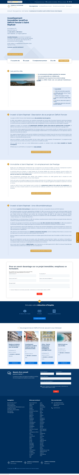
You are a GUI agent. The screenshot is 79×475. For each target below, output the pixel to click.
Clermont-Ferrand (33, 429)
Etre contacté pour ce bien (15, 54)
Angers (31, 408)
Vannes (41, 443)
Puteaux (42, 423)
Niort (41, 413)
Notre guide (10, 411)
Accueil (10, 11)
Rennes (41, 426)
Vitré (41, 455)
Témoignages (10, 412)
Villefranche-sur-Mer (44, 450)
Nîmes (41, 412)
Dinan (30, 439)
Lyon (41, 402)
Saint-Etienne (43, 430)
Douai (30, 440)
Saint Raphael (25, 11)
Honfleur (31, 447)
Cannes (31, 420)
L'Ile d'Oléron (32, 450)
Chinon (31, 427)
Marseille (42, 405)
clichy (30, 430)
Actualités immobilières (52, 1)
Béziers (31, 416)
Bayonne (31, 415)
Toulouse (42, 436)
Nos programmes (17, 11)
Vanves (41, 444)
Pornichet (42, 422)
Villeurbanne (43, 454)
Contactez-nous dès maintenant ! (15, 47)
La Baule (31, 451)
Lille (30, 457)
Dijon (30, 437)
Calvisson (31, 419)
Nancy (41, 408)
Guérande (31, 445)
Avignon (31, 413)
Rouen (41, 427)
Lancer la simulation (40, 318)
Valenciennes (43, 440)
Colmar (31, 434)
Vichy (41, 447)
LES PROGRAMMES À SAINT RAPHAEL (41, 151)
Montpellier (42, 407)
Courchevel (32, 436)
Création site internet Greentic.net (23, 468)
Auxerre (31, 412)
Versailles (42, 445)
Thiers (41, 434)
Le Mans (31, 454)
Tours (41, 437)
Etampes (31, 443)
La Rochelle (32, 452)
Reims (41, 425)
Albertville (31, 404)
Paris (41, 416)
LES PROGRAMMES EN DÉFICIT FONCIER (41, 250)
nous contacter (37, 146)
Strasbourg (42, 433)
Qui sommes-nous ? (40, 1)
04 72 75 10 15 (57, 407)
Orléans (41, 415)
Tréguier (42, 439)
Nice (41, 411)
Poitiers (41, 420)
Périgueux (42, 418)
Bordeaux (31, 418)
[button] (14, 2)
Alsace (30, 405)
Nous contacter (63, 1)
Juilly (30, 448)
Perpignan (42, 419)
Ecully (30, 441)
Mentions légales (35, 468)
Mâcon (41, 404)
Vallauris (42, 441)
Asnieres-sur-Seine (33, 411)
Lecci (30, 455)
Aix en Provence (33, 402)
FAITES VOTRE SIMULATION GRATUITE (41, 193)
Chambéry (31, 423)
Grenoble (31, 444)
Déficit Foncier (30, 244)
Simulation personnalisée (13, 409)
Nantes (41, 409)
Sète (41, 432)
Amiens (31, 407)
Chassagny (31, 426)
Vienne (41, 448)
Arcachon (31, 409)
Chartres (31, 425)
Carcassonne (32, 422)
